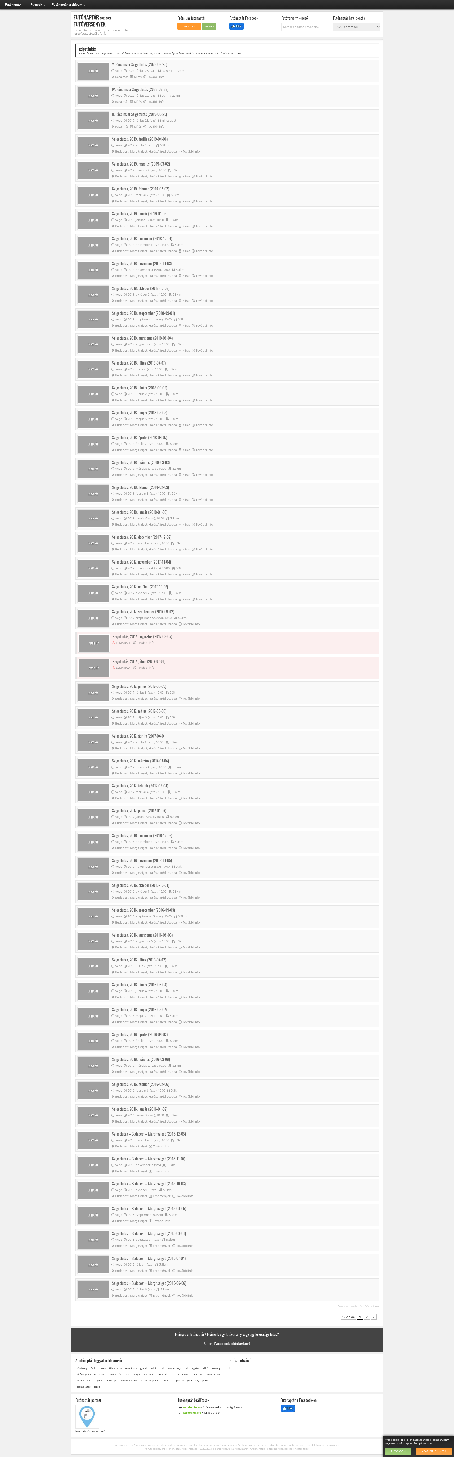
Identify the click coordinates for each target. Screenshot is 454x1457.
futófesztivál (84, 1380)
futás (93, 1368)
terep (103, 1368)
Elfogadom (398, 1451)
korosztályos (214, 1374)
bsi (162, 1368)
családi (175, 1374)
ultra (127, 1374)
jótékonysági (84, 1374)
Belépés (209, 26)
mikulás (186, 1374)
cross (97, 1386)
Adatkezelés (302, 1448)
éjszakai (148, 1374)
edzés (154, 1368)
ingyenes (99, 1380)
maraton (99, 1374)
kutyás (137, 1374)
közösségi (82, 1368)
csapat (168, 1380)
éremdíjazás (84, 1386)
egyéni (195, 1368)
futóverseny (174, 1368)
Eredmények (162, 1196)
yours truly (193, 1380)
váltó (205, 1368)
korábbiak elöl (211, 1413)
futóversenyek (211, 1407)
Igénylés (189, 26)
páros (205, 1380)
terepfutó (162, 1374)
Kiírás (138, 77)
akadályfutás (114, 1374)
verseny (216, 1368)
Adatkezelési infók (434, 1451)
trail (186, 1368)
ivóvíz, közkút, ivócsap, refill (90, 1431)
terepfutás (131, 1368)
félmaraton (115, 1368)
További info (156, 77)
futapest (199, 1374)
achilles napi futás (150, 1380)
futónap (111, 1380)
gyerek (144, 1368)
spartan (179, 1380)
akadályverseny (128, 1380)
